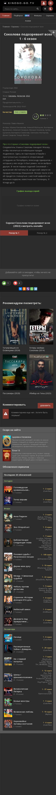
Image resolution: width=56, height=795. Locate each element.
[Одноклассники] (24, 288)
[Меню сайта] (50, 3)
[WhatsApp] (31, 288)
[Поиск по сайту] (37, 8)
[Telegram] (35, 288)
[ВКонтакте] (20, 288)
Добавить (45, 405)
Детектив (21, 96)
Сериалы (50, 15)
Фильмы (38, 15)
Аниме (28, 21)
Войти (43, 3)
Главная (5, 15)
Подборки (18, 15)
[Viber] (28, 288)
